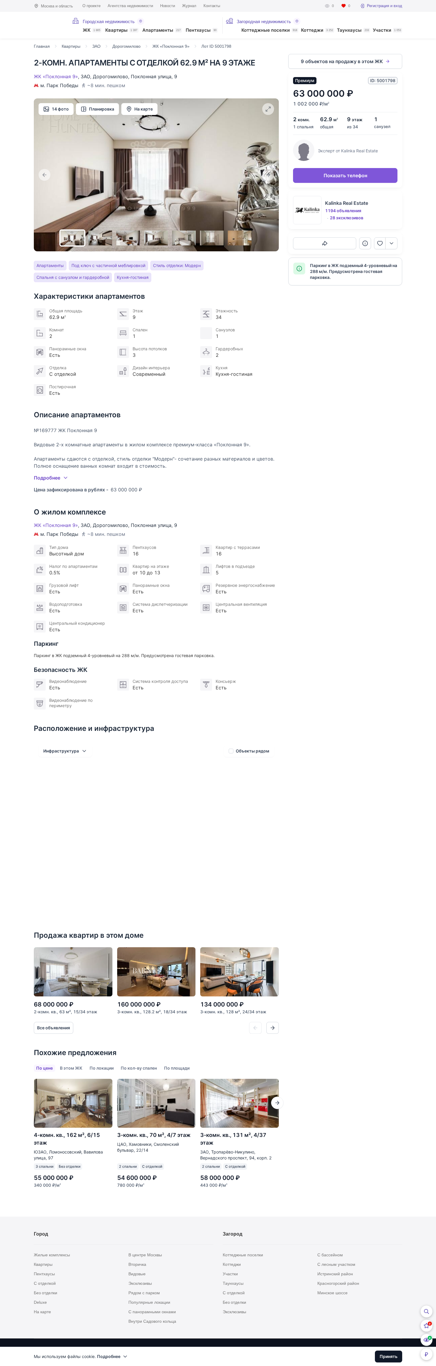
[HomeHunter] (49, 25)
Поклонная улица (151, 76)
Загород (232, 1233)
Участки (387, 30)
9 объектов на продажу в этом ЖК (342, 61)
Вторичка (137, 1264)
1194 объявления (343, 210)
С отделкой (45, 1283)
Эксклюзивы (140, 1283)
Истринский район (335, 1273)
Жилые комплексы (52, 1254)
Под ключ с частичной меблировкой (108, 265)
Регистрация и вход (384, 6)
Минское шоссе (332, 1292)
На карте (143, 108)
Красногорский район (338, 1283)
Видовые (137, 1273)
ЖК (91, 30)
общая (326, 126)
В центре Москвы (145, 1254)
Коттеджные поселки (269, 30)
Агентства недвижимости (130, 6)
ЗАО (85, 76)
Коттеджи (317, 30)
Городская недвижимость (109, 21)
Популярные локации (149, 1302)
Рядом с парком (144, 1292)
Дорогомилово (110, 76)
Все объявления (53, 1027)
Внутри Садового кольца (152, 1321)
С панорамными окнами (152, 1311)
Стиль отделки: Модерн (177, 265)
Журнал (189, 6)
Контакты (211, 6)
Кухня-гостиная (133, 277)
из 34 (352, 126)
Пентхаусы (201, 30)
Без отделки (45, 1292)
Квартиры (121, 30)
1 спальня (303, 126)
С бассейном (330, 1254)
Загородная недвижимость (264, 21)
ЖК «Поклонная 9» (56, 76)
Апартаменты (161, 30)
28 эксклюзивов (346, 217)
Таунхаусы (353, 30)
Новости (167, 6)
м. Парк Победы (59, 85)
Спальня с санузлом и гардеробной (72, 277)
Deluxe (40, 1302)
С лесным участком (336, 1264)
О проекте (91, 6)
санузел (382, 126)
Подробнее (108, 1356)
